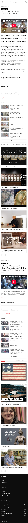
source (2, 82)
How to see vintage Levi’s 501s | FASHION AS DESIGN (17, 128)
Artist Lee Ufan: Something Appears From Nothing (12, 229)
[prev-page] (2, 255)
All (13, 144)
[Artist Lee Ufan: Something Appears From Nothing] (13, 219)
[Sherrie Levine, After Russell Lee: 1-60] (13, 177)
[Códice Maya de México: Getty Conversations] (13, 156)
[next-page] (5, 255)
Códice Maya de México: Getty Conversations (11, 166)
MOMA (7, 86)
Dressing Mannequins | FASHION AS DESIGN (15, 113)
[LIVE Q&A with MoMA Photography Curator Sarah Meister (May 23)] (13, 240)
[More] (17, 93)
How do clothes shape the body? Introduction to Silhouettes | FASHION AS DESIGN (16, 135)
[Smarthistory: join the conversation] (13, 198)
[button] (5, 98)
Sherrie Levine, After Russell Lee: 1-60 (10, 187)
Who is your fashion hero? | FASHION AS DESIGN (16, 118)
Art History (18, 144)
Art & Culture (7, 6)
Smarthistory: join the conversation (9, 208)
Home (2, 6)
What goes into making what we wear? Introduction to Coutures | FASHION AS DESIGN (16, 107)
